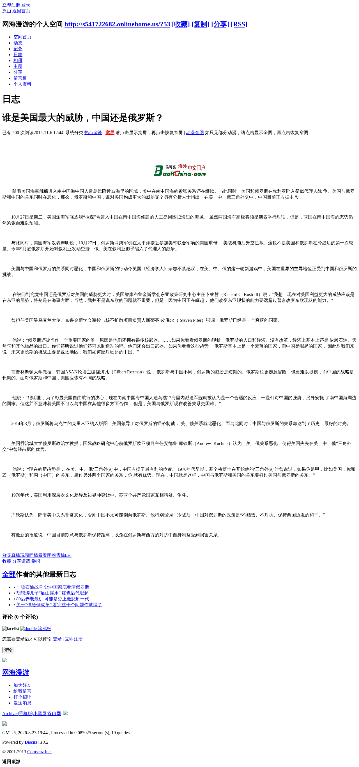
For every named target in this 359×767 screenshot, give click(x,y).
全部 (9, 574)
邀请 (25, 561)
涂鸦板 (44, 628)
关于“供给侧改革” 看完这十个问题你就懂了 (59, 604)
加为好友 (22, 685)
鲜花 (6, 555)
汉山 (6, 10)
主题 (17, 66)
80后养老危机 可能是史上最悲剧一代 (52, 598)
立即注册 (11, 5)
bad (68, 555)
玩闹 (24, 555)
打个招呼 (22, 697)
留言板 (20, 78)
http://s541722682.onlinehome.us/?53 (117, 24)
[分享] (220, 24)
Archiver (10, 713)
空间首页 (22, 37)
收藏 (6, 561)
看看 (42, 555)
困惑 (51, 555)
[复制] (201, 24)
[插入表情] (10, 628)
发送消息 (22, 703)
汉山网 (54, 713)
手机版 (25, 713)
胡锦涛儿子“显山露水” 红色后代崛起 (52, 593)
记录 (17, 48)
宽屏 (109, 132)
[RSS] (239, 24)
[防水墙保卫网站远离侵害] (65, 713)
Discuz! (32, 742)
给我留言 (22, 691)
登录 (25, 5)
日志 (17, 54)
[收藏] (181, 24)
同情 (33, 555)
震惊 (60, 555)
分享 (17, 72)
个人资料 (22, 84)
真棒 (15, 555)
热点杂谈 (93, 132)
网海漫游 (15, 672)
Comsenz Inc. (39, 751)
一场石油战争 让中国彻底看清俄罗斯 (52, 587)
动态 (17, 42)
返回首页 (21, 10)
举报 (35, 561)
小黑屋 (40, 713)
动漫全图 (195, 132)
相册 (17, 60)
